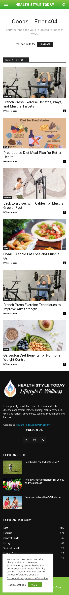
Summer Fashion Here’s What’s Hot (43, 497)
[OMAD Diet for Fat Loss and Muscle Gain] (34, 234)
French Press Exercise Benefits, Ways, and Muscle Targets (32, 104)
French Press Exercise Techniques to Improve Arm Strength (32, 307)
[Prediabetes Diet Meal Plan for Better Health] (34, 133)
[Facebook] (26, 440)
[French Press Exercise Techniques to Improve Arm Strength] (34, 285)
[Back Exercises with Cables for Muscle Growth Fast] (34, 183)
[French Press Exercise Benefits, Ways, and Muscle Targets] (34, 82)
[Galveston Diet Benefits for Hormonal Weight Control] (34, 335)
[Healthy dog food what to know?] (12, 467)
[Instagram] (34, 440)
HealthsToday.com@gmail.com (33, 424)
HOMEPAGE (45, 44)
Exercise (7, 96)
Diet (6, 147)
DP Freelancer (10, 111)
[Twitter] (43, 440)
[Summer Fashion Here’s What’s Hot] (12, 502)
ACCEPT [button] (35, 584)
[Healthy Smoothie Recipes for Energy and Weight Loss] (12, 484)
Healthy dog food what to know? (42, 462)
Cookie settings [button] (17, 584)
